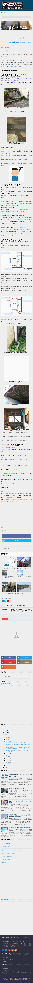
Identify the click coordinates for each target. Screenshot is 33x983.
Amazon (4, 862)
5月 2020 (8, 758)
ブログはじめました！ (21, 593)
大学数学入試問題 (6, 846)
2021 (6, 732)
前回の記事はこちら (15, 66)
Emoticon (5, 619)
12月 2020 (8, 736)
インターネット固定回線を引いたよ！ (24, 577)
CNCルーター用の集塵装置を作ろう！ (18, 788)
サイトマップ (6, 961)
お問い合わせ (6, 957)
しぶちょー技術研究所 (7, 856)
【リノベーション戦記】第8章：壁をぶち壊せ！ (20, 827)
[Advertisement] (17, 33)
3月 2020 (8, 762)
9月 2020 (8, 741)
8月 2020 (8, 753)
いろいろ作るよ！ (6, 843)
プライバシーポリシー (8, 959)
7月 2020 (8, 755)
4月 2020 (8, 760)
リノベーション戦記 (17, 38)
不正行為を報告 (5, 899)
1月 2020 (8, 765)
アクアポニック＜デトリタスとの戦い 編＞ (14, 605)
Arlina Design (13, 979)
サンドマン (5, 598)
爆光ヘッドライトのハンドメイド (9, 853)
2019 (6, 767)
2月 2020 (8, 763)
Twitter (16, 540)
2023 (6, 729)
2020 (6, 734)
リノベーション (8, 38)
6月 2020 (8, 756)
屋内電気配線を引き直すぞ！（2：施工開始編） (8, 577)
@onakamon (20, 229)
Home (2, 38)
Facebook (17, 536)
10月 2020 (8, 739)
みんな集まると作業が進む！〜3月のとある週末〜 (9, 594)
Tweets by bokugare (5, 683)
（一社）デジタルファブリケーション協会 (11, 850)
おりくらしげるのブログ (7, 859)
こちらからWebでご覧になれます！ (20, 233)
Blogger (22, 980)
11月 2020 (8, 737)
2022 (6, 730)
